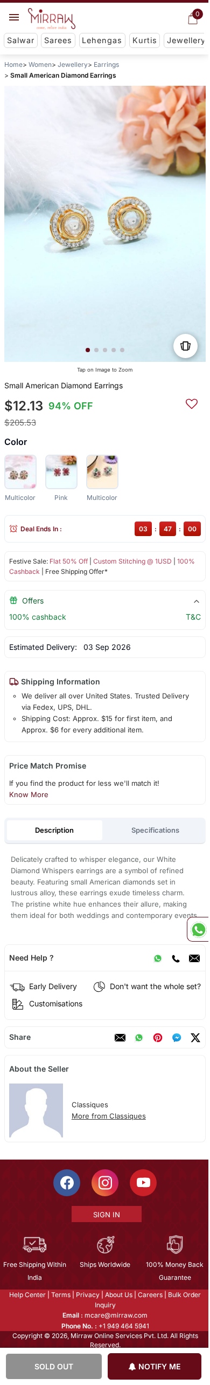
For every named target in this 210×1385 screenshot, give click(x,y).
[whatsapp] (139, 1037)
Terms (60, 1295)
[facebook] (176, 1037)
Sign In (105, 1214)
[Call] (175, 958)
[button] (88, 350)
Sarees (58, 40)
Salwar (20, 40)
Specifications (155, 830)
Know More (28, 794)
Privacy (87, 1295)
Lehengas (102, 40)
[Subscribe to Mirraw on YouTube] (142, 1182)
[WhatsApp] (157, 958)
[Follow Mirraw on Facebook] (66, 1182)
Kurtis (144, 40)
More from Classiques (109, 1116)
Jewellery (186, 40)
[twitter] (195, 1037)
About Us (118, 1295)
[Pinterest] (157, 1037)
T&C (193, 616)
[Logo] (51, 19)
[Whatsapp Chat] (197, 929)
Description (54, 830)
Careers (149, 1295)
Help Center (27, 1295)
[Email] (194, 958)
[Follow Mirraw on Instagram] (104, 1182)
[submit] (192, 402)
